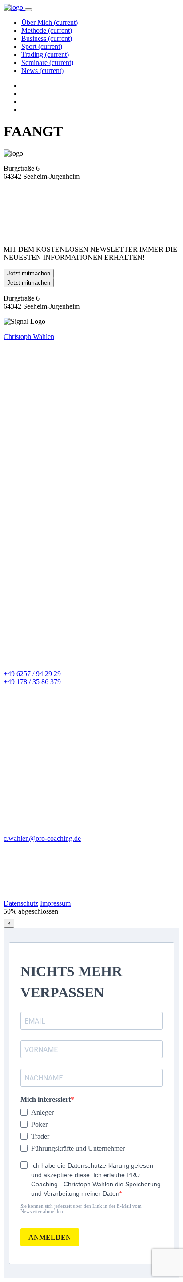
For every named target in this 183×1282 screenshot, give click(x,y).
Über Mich (49, 22)
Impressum (55, 903)
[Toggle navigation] (28, 9)
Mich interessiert (45, 1099)
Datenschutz (21, 903)
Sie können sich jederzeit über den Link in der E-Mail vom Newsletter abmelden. (81, 1208)
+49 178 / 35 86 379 (32, 681)
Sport (41, 46)
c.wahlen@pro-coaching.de (42, 838)
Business (46, 38)
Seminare (47, 62)
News (42, 70)
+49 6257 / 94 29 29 (32, 673)
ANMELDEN (49, 1237)
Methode (46, 30)
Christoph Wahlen (29, 336)
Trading (45, 54)
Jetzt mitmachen (28, 273)
